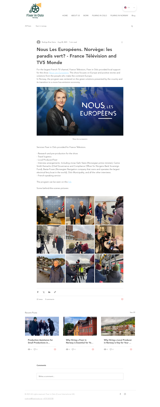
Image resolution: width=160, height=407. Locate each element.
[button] (132, 26)
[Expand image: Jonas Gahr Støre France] (51, 210)
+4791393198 (48, 398)
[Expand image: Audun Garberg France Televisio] (80, 239)
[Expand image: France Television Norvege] (80, 210)
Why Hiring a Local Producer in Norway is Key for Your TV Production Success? (118, 341)
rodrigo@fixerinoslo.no (33, 398)
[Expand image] (109, 268)
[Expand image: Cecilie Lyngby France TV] (109, 239)
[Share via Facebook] (38, 292)
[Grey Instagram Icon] (125, 394)
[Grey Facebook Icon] (120, 394)
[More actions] (122, 42)
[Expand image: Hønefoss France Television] (80, 268)
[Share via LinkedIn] (49, 292)
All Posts (28, 26)
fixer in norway (41, 26)
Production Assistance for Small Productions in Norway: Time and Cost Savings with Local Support (41, 341)
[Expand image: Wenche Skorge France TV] (109, 210)
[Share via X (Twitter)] (43, 292)
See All (132, 312)
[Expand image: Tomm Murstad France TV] (51, 239)
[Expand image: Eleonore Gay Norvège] (51, 268)
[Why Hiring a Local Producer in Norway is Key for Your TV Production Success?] (118, 326)
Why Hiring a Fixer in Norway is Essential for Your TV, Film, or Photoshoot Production (79, 341)
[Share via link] (55, 292)
